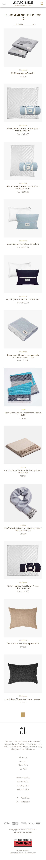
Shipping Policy (23, 785)
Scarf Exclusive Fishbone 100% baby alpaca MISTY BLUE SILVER (23, 529)
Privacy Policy (23, 781)
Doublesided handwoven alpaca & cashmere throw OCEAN (23, 356)
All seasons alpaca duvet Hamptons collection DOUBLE (23, 129)
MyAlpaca (23, 70)
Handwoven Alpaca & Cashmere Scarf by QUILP (23, 413)
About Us (23, 757)
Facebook (25, 798)
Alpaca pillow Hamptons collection (23, 244)
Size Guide (23, 769)
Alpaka (23, 467)
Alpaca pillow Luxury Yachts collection (23, 299)
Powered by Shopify (23, 832)
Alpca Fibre (23, 765)
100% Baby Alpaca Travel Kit (23, 73)
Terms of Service (23, 777)
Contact (23, 761)
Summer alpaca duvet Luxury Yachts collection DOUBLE (23, 587)
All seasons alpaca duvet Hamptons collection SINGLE (23, 187)
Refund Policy (23, 789)
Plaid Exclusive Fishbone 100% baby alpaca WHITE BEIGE (23, 471)
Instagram (25, 802)
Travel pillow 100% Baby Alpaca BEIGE (23, 643)
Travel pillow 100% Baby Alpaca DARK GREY (23, 699)
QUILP (23, 410)
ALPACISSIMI (31, 830)
